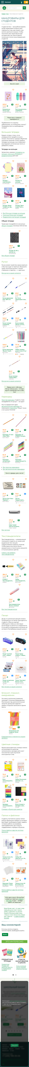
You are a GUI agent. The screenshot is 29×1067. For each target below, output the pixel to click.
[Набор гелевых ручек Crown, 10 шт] (20, 336)
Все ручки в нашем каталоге (11, 273)
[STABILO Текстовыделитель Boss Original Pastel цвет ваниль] (8, 566)
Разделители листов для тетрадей (14, 217)
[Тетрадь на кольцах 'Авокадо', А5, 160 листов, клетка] (20, 168)
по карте (5, 106)
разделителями (7, 156)
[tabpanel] (7, 958)
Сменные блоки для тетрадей (13, 215)
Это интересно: (14, 941)
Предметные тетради (7, 960)
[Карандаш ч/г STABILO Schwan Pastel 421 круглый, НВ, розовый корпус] (20, 422)
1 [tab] (13, 975)
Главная (4, 13)
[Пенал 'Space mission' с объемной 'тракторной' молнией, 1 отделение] (20, 641)
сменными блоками (14, 154)
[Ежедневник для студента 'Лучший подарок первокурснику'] (14, 719)
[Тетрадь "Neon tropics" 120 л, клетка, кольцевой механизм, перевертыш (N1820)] (20, 193)
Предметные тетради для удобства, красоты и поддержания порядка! (7, 967)
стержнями (13, 408)
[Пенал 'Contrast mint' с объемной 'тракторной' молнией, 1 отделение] (8, 641)
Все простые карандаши (11, 467)
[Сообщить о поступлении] (12, 318)
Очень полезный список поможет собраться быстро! (21, 967)
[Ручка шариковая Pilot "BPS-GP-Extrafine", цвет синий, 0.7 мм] (8, 285)
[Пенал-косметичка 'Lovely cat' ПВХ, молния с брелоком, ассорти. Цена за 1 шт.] (8, 667)
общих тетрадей (7, 226)
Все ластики (6, 530)
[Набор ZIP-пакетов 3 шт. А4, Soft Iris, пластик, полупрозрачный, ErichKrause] (20, 844)
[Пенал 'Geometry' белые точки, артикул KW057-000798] (20, 667)
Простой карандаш (8, 400)
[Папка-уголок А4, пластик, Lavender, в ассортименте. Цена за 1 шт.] (8, 844)
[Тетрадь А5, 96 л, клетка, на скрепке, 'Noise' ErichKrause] (14, 238)
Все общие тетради (8, 255)
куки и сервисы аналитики (18, 1001)
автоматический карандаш (11, 406)
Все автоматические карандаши (14, 469)
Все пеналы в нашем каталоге (12, 687)
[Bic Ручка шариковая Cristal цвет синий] (20, 285)
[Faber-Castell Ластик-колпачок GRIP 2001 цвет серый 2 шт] (14, 512)
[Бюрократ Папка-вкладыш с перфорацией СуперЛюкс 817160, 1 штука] (8, 870)
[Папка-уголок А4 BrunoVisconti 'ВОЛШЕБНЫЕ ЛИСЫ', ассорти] (20, 870)
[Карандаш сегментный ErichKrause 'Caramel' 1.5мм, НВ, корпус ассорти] (8, 447)
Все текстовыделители (9, 609)
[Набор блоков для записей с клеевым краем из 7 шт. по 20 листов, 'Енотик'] (20, 766)
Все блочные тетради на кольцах (14, 213)
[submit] (24, 7)
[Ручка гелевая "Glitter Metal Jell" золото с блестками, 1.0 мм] (14, 363)
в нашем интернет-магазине (14, 917)
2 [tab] (15, 975)
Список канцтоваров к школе (22, 961)
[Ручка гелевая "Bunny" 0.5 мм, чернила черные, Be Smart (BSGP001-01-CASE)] (20, 310)
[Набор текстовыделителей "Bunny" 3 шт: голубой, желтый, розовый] (20, 566)
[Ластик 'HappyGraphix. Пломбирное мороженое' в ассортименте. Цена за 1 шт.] (20, 485)
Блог (7, 13)
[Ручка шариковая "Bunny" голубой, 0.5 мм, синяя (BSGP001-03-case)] (8, 336)
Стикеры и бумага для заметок (12, 809)
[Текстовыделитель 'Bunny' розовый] (14, 591)
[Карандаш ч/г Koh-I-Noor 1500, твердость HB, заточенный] (8, 422)
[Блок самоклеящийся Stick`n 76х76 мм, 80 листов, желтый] (8, 766)
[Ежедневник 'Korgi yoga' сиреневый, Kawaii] (8, 96)
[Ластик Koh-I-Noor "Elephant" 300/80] (8, 485)
